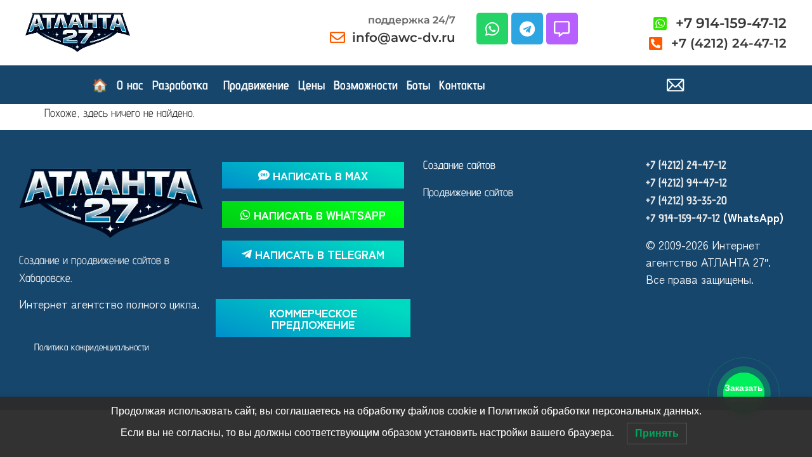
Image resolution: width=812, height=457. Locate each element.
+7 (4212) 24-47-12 (686, 164)
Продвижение (256, 85)
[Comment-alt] (562, 28)
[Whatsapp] (492, 28)
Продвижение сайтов (468, 192)
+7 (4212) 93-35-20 (686, 200)
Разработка (180, 85)
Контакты (462, 85)
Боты (418, 85)
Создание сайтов (459, 164)
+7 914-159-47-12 (683, 218)
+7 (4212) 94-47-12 (686, 182)
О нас (130, 85)
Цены (311, 85)
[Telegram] (527, 28)
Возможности (366, 85)
